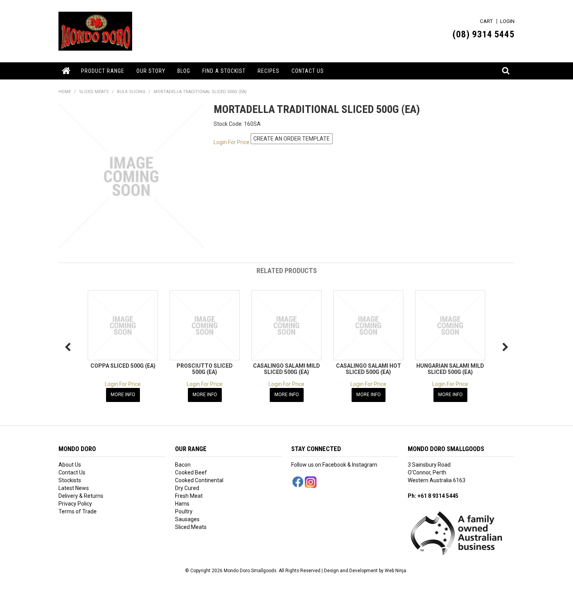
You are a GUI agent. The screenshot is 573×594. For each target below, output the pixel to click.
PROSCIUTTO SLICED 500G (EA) (205, 369)
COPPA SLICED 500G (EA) (123, 366)
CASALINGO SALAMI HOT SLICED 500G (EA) (368, 369)
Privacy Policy (75, 504)
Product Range (102, 71)
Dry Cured (187, 488)
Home (66, 70)
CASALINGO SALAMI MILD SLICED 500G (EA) (286, 369)
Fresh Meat (189, 496)
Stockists (69, 480)
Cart (486, 21)
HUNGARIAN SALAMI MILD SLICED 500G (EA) (450, 369)
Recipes (268, 71)
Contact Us (308, 71)
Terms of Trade (77, 511)
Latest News (73, 488)
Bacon (183, 465)
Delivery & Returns (80, 496)
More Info (123, 394)
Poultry (184, 511)
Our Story (150, 71)
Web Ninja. (396, 570)
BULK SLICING (131, 91)
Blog (183, 71)
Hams (182, 504)
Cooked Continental (199, 480)
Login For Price (231, 142)
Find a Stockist (224, 71)
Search (506, 66)
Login (507, 21)
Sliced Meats (191, 527)
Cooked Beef (191, 472)
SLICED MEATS (94, 91)
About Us (69, 465)
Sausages (187, 519)
